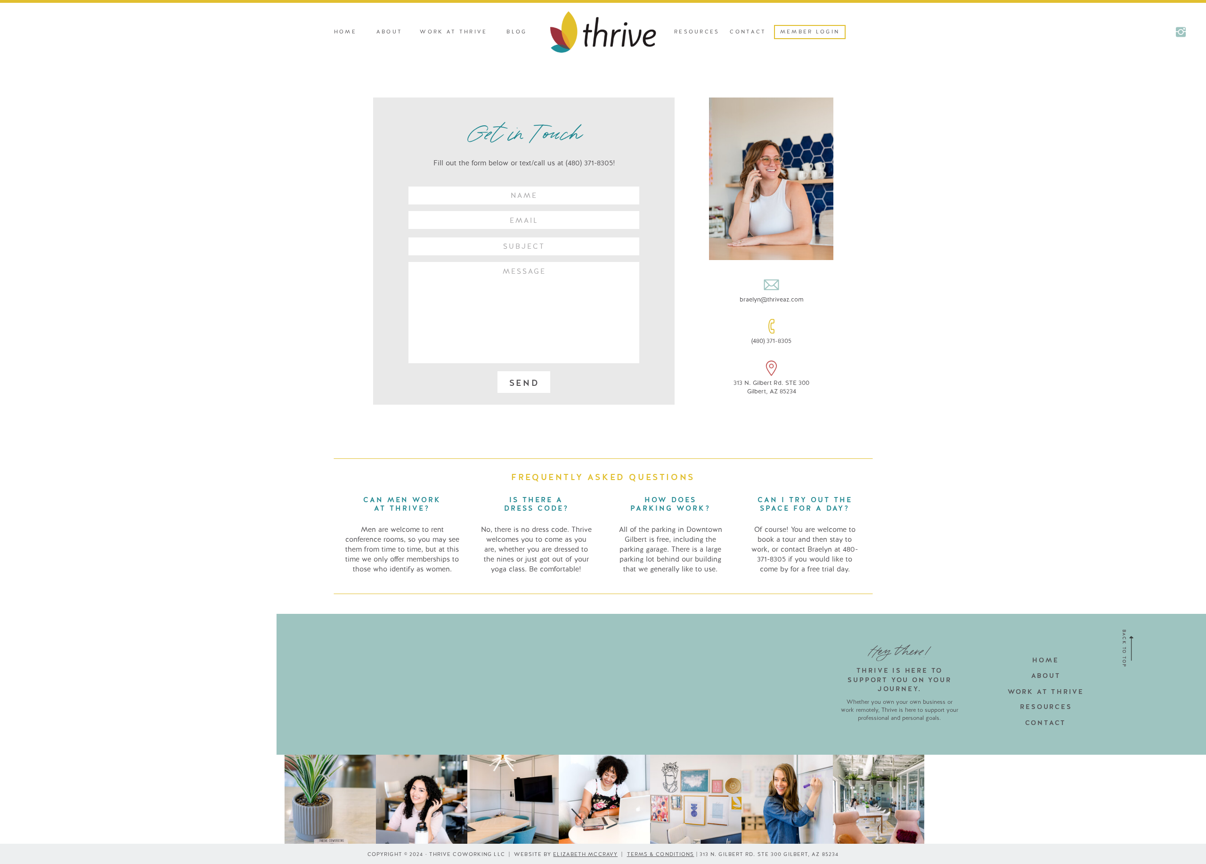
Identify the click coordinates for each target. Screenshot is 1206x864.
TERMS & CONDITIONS (660, 854)
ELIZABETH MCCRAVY (585, 854)
